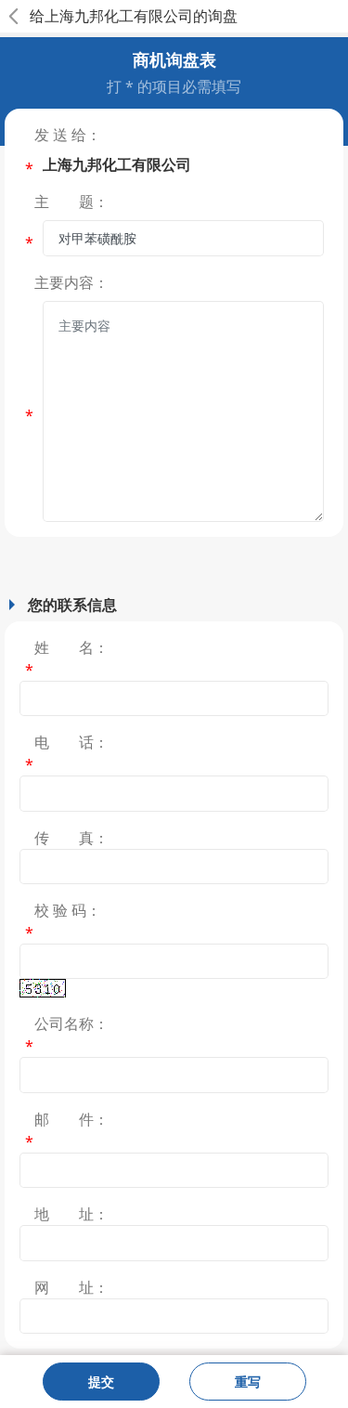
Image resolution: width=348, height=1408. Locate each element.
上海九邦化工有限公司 (119, 16)
